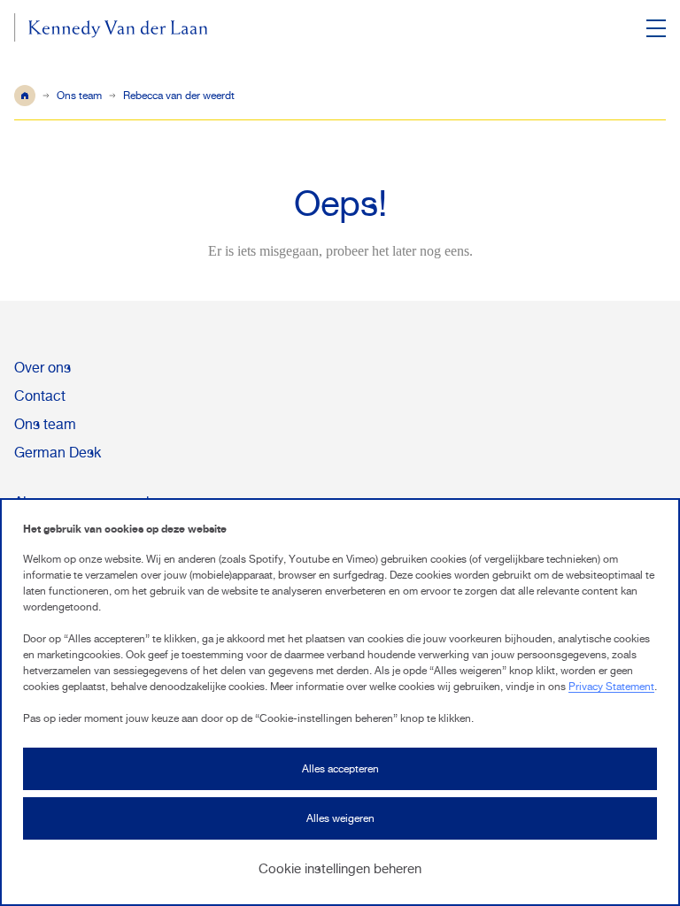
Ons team (79, 95)
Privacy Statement (611, 686)
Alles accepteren (340, 769)
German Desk (57, 452)
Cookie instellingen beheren (340, 868)
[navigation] (655, 28)
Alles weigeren (340, 818)
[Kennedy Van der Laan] (111, 30)
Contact (40, 396)
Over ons (42, 367)
